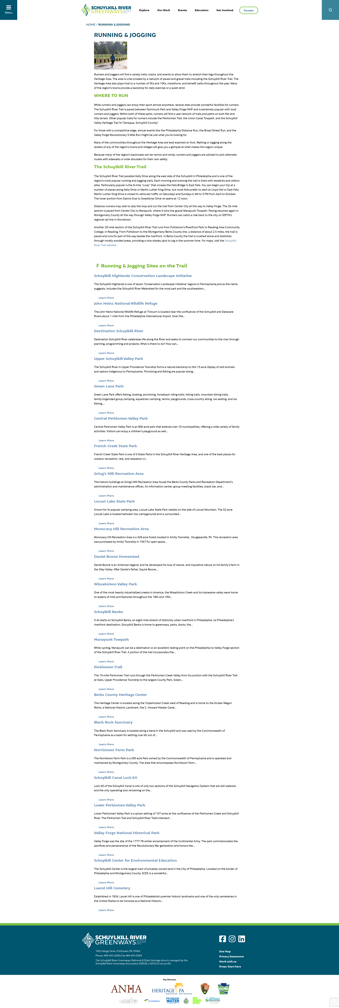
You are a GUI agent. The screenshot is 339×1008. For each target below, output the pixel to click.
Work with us (227, 961)
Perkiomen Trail (108, 667)
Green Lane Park (109, 386)
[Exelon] (152, 1002)
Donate (249, 10)
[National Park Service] (205, 993)
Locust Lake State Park (114, 501)
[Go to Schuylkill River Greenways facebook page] (222, 938)
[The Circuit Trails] (197, 1002)
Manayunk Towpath (111, 639)
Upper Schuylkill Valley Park (118, 358)
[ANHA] (126, 993)
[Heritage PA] (172, 993)
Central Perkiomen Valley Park (121, 418)
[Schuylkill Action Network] (186, 1002)
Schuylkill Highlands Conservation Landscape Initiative (143, 276)
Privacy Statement (231, 956)
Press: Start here (230, 966)
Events (182, 10)
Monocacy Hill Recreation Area (121, 529)
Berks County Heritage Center (120, 694)
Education (201, 10)
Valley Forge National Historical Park (126, 833)
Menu (8, 12)
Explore (144, 10)
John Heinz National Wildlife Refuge (125, 303)
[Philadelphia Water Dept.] (173, 1002)
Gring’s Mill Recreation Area (119, 473)
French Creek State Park (115, 446)
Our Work (163, 10)
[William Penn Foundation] (128, 1002)
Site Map (225, 951)
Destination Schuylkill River (118, 331)
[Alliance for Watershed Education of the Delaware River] (212, 1002)
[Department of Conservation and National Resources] (223, 993)
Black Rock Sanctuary (113, 722)
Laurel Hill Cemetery (112, 888)
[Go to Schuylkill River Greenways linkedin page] (241, 938)
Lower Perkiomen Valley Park (119, 805)
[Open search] (330, 10)
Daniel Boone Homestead (116, 556)
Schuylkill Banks (108, 612)
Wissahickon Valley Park (115, 584)
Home (90, 24)
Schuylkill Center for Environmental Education (135, 860)
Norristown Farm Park (114, 750)
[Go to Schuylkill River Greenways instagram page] (232, 938)
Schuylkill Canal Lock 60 (115, 777)
